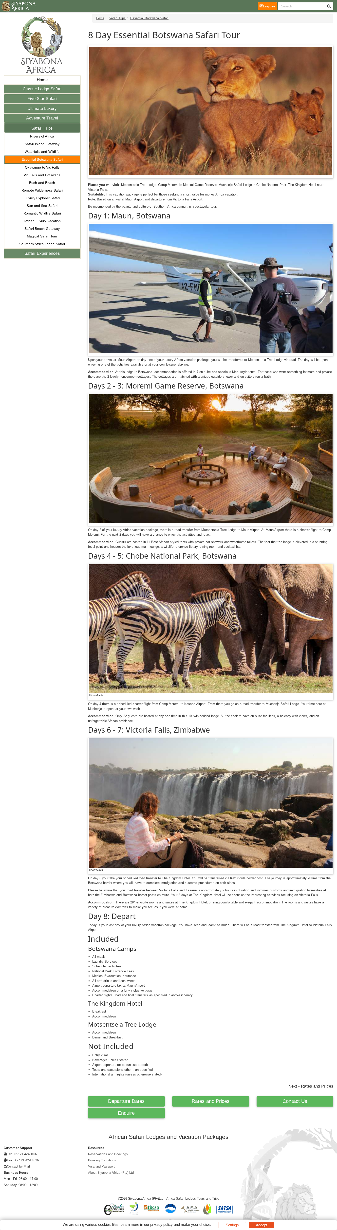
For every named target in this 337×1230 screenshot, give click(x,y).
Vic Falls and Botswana (42, 175)
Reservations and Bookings (108, 1154)
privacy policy (161, 1224)
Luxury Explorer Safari (42, 198)
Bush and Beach (42, 183)
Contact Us (294, 1101)
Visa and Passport (101, 1166)
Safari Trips (42, 128)
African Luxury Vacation (42, 221)
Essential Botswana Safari (42, 159)
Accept (261, 1225)
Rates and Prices (211, 1101)
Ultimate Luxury (42, 108)
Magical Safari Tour (42, 236)
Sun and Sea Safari (42, 206)
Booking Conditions (102, 1160)
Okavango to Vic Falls (42, 167)
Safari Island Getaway (42, 144)
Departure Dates (126, 1101)
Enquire (126, 1113)
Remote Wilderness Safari (42, 190)
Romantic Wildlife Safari (42, 213)
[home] (18, 6)
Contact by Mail (18, 1166)
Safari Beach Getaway (42, 229)
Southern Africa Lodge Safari (42, 244)
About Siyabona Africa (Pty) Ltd (111, 1172)
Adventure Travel (42, 118)
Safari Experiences (42, 253)
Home (42, 80)
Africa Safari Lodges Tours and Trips (193, 1198)
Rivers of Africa (42, 136)
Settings (232, 1225)
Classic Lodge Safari (42, 89)
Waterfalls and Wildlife (42, 152)
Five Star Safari (42, 98)
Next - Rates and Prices (310, 1086)
